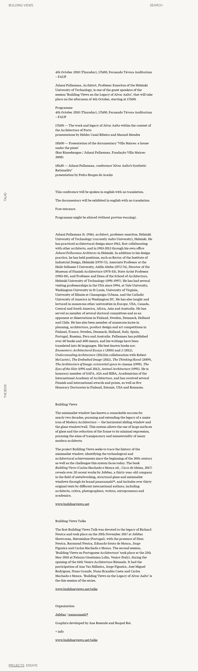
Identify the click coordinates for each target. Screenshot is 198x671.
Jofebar (179, 664)
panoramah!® (78, 614)
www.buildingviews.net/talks (76, 588)
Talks (5, 197)
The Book (5, 391)
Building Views (21, 5)
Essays (32, 665)
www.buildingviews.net (72, 503)
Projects (16, 665)
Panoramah (154, 666)
